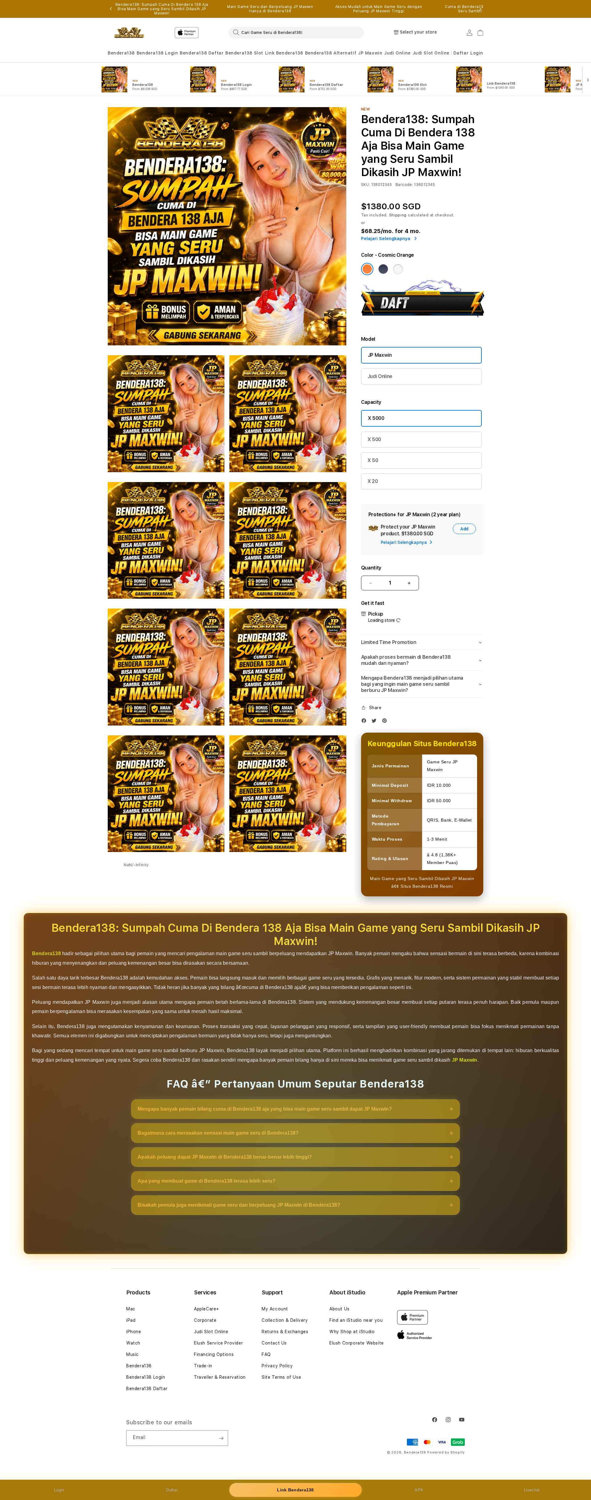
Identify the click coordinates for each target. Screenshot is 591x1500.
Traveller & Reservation (220, 1377)
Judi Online (397, 52)
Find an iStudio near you (356, 1320)
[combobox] (296, 32)
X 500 (374, 439)
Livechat (532, 1490)
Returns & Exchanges (285, 1331)
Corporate (205, 1320)
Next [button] (480, 9)
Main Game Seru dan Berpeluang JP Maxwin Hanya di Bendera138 (270, 9)
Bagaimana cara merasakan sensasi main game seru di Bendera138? (218, 1133)
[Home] (129, 32)
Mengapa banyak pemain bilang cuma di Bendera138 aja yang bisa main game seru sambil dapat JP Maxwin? (265, 1109)
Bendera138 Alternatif (330, 52)
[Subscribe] (221, 1438)
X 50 (373, 460)
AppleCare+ (206, 1308)
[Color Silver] (398, 269)
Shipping (398, 215)
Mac (130, 1308)
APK (419, 1490)
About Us (339, 1308)
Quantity (371, 568)
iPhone (133, 1331)
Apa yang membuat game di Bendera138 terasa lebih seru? (206, 1181)
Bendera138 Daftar (201, 52)
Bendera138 (121, 52)
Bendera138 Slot (244, 52)
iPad (130, 1320)
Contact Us (274, 1343)
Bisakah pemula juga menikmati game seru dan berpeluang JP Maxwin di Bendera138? (239, 1205)
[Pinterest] (386, 722)
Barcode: (404, 185)
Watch (133, 1343)
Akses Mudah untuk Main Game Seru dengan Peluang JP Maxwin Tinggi (378, 9)
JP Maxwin (370, 52)
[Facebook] (365, 722)
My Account (275, 1308)
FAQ (266, 1354)
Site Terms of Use (281, 1377)
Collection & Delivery (285, 1320)
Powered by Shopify (446, 1452)
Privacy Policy (277, 1365)
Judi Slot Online (431, 52)
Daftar (172, 1490)
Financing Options (214, 1354)
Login (59, 1490)
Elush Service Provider (218, 1343)
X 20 (373, 481)
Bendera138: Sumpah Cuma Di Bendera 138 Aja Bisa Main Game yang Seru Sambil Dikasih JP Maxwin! (161, 8)
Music (132, 1354)
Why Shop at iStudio (352, 1331)
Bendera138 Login (157, 52)
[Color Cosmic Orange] (367, 269)
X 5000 (376, 418)
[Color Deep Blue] (383, 269)
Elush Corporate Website (356, 1343)
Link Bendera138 (284, 52)
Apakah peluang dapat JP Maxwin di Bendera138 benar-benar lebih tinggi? (225, 1157)
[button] (121, 53)
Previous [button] (111, 9)
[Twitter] (375, 722)
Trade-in (203, 1365)
